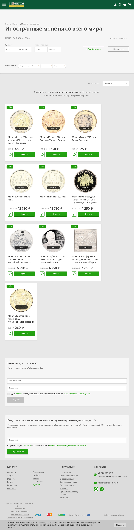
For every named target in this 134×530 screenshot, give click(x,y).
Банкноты (12, 485)
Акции (10, 476)
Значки (36, 478)
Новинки (11, 473)
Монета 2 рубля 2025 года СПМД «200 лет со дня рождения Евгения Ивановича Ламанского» (53, 260)
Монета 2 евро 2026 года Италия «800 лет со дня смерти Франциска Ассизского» (20, 140)
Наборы (36, 475)
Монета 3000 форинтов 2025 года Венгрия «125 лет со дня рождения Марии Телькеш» (85, 260)
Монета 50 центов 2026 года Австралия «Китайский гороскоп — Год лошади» (19, 260)
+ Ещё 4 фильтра (93, 49)
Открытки (38, 482)
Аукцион (37, 485)
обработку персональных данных (77, 394)
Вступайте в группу (77, 515)
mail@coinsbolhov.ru (108, 483)
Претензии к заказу (69, 492)
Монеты (11, 479)
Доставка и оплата (69, 476)
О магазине (65, 473)
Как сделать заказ (68, 482)
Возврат (64, 488)
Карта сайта (20, 509)
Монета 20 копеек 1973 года (19, 198)
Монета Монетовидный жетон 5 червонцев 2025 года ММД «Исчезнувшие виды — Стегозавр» (84, 200)
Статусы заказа (67, 485)
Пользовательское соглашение (20, 517)
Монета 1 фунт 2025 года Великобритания (84, 138)
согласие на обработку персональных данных (67, 446)
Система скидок (67, 479)
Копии (10, 482)
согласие (19, 394)
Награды (11, 488)
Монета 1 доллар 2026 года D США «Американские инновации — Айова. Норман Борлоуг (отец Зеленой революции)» (21, 319)
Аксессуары (38, 472)
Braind (121, 515)
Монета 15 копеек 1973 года (53, 197)
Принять (120, 525)
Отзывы (63, 495)
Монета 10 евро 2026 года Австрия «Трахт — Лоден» (52, 138)
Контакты (64, 498)
